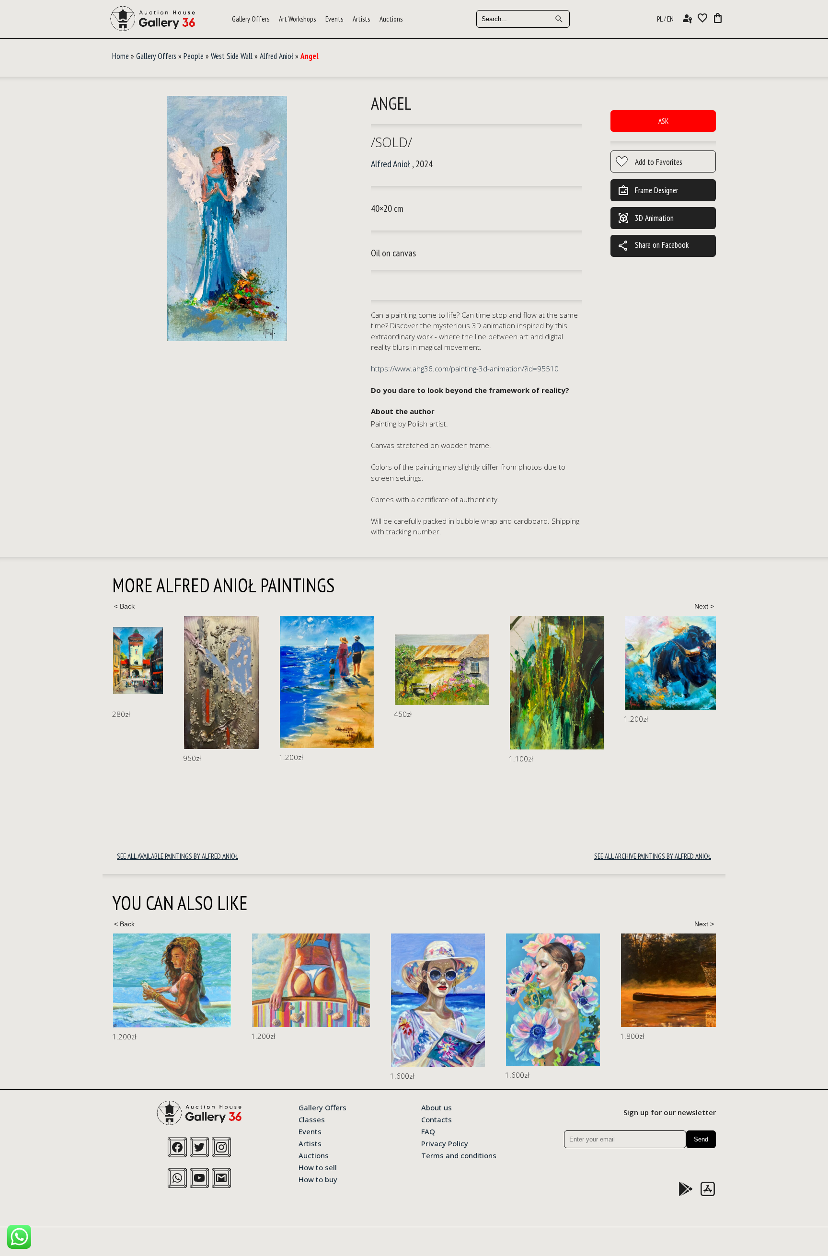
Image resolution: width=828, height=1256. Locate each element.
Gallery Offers (250, 18)
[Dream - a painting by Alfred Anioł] (221, 682)
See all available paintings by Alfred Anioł (177, 856)
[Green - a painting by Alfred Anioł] (557, 682)
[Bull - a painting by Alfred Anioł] (691, 663)
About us (436, 1107)
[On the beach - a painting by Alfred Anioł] (327, 682)
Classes (312, 1119)
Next (704, 606)
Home (120, 56)
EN (670, 18)
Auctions (391, 18)
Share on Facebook (653, 246)
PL (660, 18)
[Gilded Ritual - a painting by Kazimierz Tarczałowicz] (696, 980)
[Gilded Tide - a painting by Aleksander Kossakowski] (172, 980)
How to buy (318, 1179)
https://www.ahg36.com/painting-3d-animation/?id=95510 (465, 368)
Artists (361, 18)
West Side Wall (232, 56)
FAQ (428, 1131)
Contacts (436, 1119)
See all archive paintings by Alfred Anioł (652, 856)
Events (334, 18)
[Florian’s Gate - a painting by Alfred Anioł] (138, 660)
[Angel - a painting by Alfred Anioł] (227, 218)
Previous (124, 606)
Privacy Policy (444, 1143)
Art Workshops (297, 18)
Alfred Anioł (276, 56)
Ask (663, 121)
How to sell (318, 1167)
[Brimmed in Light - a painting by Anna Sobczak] (438, 1000)
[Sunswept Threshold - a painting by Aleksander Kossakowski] (311, 980)
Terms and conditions (458, 1155)
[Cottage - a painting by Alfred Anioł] (442, 669)
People (194, 56)
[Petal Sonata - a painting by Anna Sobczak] (553, 999)
